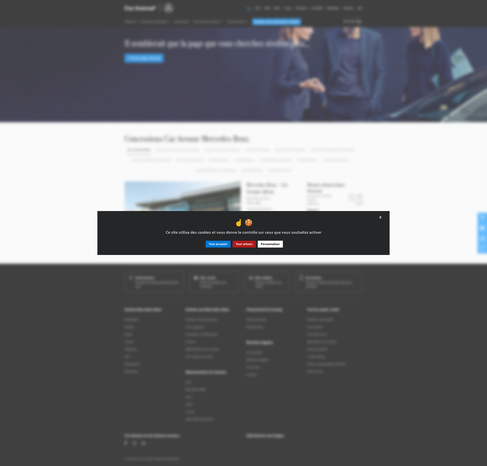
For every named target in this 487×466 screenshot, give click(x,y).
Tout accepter (218, 244)
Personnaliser (270, 244)
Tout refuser (244, 244)
